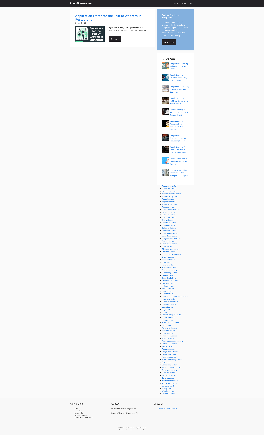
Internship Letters (169, 299)
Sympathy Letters (169, 375)
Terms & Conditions (81, 415)
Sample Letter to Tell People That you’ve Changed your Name (178, 150)
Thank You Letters (169, 383)
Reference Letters (169, 344)
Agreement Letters (169, 191)
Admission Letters (169, 188)
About (184, 3)
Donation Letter (168, 251)
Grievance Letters (169, 283)
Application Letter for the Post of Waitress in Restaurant (108, 18)
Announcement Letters (171, 194)
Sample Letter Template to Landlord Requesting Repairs (178, 138)
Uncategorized (168, 386)
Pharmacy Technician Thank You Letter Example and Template (179, 173)
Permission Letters (169, 328)
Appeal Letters (168, 199)
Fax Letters (166, 262)
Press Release (167, 333)
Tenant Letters (168, 378)
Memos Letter (167, 320)
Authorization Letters (170, 209)
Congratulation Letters (171, 238)
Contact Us (78, 411)
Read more (114, 39)
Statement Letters (169, 370)
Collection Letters (169, 228)
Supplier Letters (168, 372)
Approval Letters (168, 207)
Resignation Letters (170, 351)
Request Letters (168, 349)
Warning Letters (168, 391)
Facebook (160, 409)
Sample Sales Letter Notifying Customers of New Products (179, 101)
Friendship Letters (169, 270)
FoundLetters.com (81, 3)
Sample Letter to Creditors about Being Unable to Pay (178, 78)
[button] (191, 3)
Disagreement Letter (170, 249)
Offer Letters (167, 325)
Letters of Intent (168, 317)
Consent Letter (168, 241)
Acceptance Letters (169, 186)
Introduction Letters (170, 301)
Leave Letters (167, 307)
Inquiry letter (167, 291)
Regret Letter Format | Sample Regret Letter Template (179, 161)
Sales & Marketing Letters (172, 359)
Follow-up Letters (169, 267)
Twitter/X (174, 409)
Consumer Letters (169, 244)
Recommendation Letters (172, 341)
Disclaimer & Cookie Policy (83, 417)
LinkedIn (167, 409)
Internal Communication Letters (175, 296)
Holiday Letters (168, 286)
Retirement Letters (169, 354)
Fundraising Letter (169, 272)
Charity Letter (167, 220)
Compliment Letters (170, 233)
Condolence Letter (169, 236)
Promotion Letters (169, 336)
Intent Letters (167, 294)
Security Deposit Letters (171, 367)
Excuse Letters (168, 257)
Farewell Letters (168, 259)
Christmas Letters (169, 223)
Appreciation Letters (170, 204)
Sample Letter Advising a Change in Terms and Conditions (179, 66)
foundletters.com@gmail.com (126, 409)
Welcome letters (168, 393)
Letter (164, 312)
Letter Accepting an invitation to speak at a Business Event (179, 112)
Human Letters (168, 288)
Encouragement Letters (171, 254)
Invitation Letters (169, 304)
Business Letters (168, 215)
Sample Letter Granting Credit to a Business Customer (179, 89)
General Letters (168, 275)
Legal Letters (167, 309)
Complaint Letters (169, 230)
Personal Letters (168, 330)
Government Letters (170, 280)
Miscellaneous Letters (171, 323)
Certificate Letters (169, 217)
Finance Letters (168, 265)
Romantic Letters (169, 357)
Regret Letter (167, 346)
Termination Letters (170, 380)
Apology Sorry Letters (170, 196)
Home (175, 3)
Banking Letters (168, 212)
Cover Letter (167, 246)
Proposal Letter (168, 338)
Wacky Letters (167, 388)
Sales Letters (167, 362)
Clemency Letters (169, 225)
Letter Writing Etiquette (171, 315)
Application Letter (169, 201)
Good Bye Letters (169, 278)
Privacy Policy (79, 413)
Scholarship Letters (169, 365)
